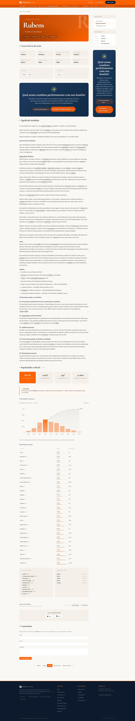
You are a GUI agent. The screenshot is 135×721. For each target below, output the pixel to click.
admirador (51, 168)
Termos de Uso (81, 700)
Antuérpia (65, 147)
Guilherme (22, 170)
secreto (57, 168)
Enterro (83, 208)
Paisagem (24, 290)
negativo (26, 323)
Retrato (23, 275)
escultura (22, 201)
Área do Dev (110, 2)
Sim (50, 616)
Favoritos (59, 700)
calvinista (46, 159)
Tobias (46, 188)
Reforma (44, 182)
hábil (57, 323)
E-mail (20, 641)
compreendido (23, 311)
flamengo (66, 145)
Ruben (44, 665)
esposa (79, 168)
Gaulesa (27, 36)
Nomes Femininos (61, 706)
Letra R (24, 11)
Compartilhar (53, 36)
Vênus (23, 278)
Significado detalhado (101, 23)
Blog (58, 689)
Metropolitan (35, 278)
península (48, 222)
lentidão (37, 323)
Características (99, 21)
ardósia (70, 263)
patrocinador (41, 210)
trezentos (51, 344)
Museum (41, 278)
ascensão (51, 228)
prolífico (38, 244)
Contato (80, 692)
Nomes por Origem (62, 703)
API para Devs (81, 695)
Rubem (59, 74)
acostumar (45, 335)
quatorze (81, 186)
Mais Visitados (60, 697)
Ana (62, 168)
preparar (22, 258)
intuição (47, 130)
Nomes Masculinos (61, 708)
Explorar (90, 2)
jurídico (44, 168)
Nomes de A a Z (61, 695)
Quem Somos (81, 689)
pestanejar (34, 132)
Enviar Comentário (25, 658)
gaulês (44, 126)
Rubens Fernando (67, 665)
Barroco (85, 145)
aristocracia (75, 226)
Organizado (26, 316)
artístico (38, 188)
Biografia (22, 156)
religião (28, 179)
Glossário (59, 711)
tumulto (43, 161)
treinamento (31, 195)
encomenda (54, 244)
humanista (81, 147)
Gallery (50, 275)
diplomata (43, 150)
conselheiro (38, 168)
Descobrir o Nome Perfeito (63, 109)
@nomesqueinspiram (106, 695)
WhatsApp (76, 605)
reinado (81, 161)
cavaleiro (67, 150)
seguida (73, 173)
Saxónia (68, 168)
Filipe (74, 150)
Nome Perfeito (99, 2)
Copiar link (85, 605)
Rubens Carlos (57, 665)
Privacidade (81, 697)
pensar (28, 342)
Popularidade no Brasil (101, 25)
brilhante (49, 126)
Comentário (21, 647)
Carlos (21, 152)
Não (59, 616)
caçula (55, 237)
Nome (20, 635)
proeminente (47, 179)
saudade (31, 222)
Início (20, 11)
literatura (68, 186)
